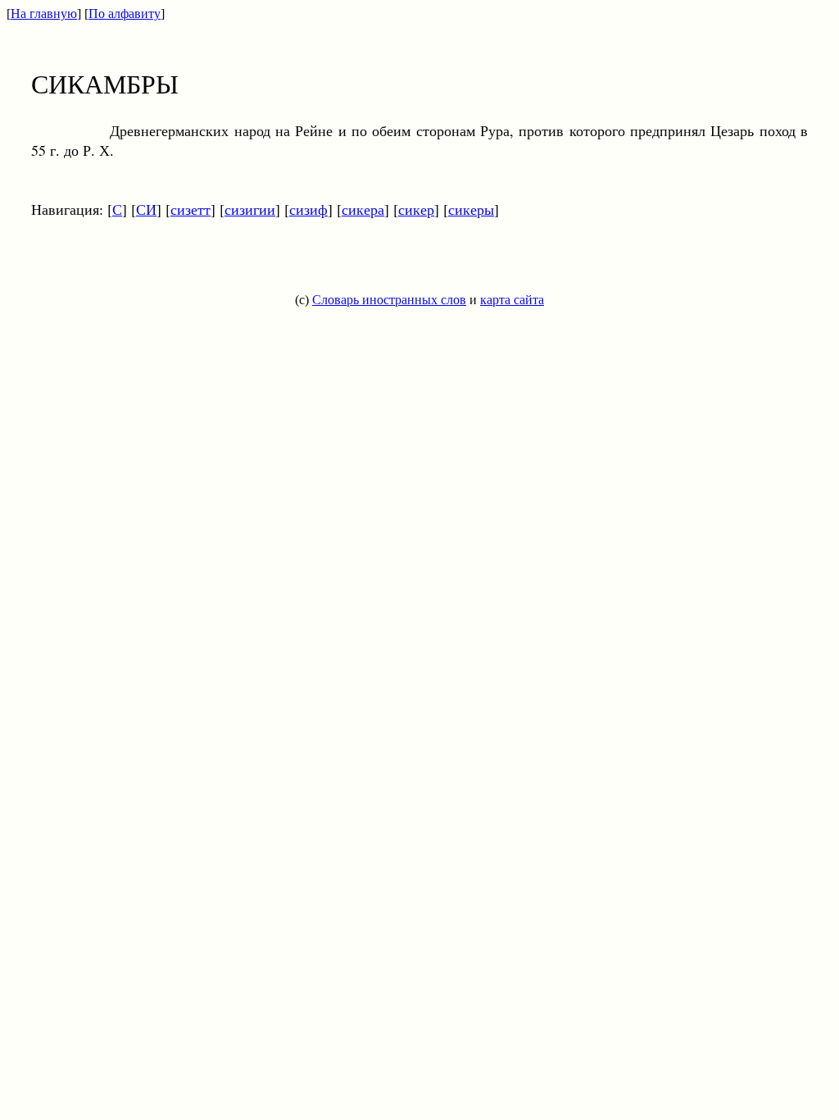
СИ (146, 209)
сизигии (249, 209)
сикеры (471, 209)
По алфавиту (124, 13)
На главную (44, 13)
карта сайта (512, 300)
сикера (363, 209)
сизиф (308, 209)
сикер (416, 209)
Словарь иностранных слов (389, 300)
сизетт (190, 209)
